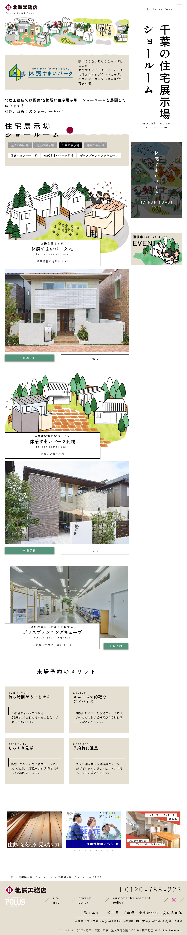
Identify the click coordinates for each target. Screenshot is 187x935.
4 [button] (91, 850)
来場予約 (29, 358)
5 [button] (96, 850)
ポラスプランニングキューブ (99, 155)
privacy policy (85, 900)
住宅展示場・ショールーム (35, 877)
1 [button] (74, 850)
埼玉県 (113, 912)
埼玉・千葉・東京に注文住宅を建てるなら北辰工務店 (119, 930)
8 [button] (113, 850)
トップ (9, 877)
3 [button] (85, 850)
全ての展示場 (20, 145)
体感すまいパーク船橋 (58, 155)
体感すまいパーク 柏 (24, 155)
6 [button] (102, 850)
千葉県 (129, 912)
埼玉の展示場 (45, 145)
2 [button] (80, 850)
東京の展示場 (95, 145)
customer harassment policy (131, 900)
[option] (34, 829)
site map (56, 900)
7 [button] (107, 850)
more (94, 358)
